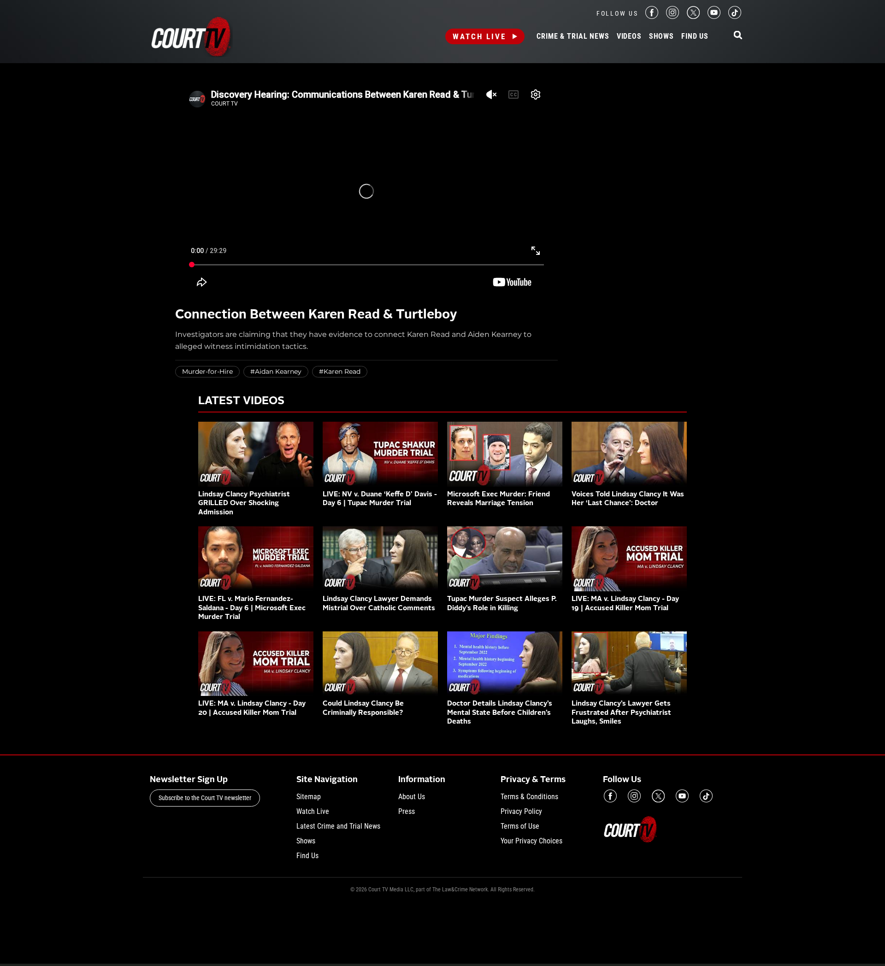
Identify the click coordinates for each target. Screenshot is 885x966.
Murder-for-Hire (207, 371)
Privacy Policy (521, 811)
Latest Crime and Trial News (338, 826)
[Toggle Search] (738, 36)
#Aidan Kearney (275, 371)
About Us (411, 796)
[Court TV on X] (693, 16)
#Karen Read (339, 371)
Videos (629, 36)
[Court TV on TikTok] (734, 16)
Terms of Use (520, 826)
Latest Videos (241, 401)
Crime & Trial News (573, 36)
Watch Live (479, 36)
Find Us (694, 36)
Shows (661, 36)
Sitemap (308, 796)
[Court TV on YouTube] (714, 16)
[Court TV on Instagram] (672, 16)
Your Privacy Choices (531, 840)
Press (406, 811)
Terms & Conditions (529, 796)
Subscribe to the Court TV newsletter (205, 797)
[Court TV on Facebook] (651, 16)
